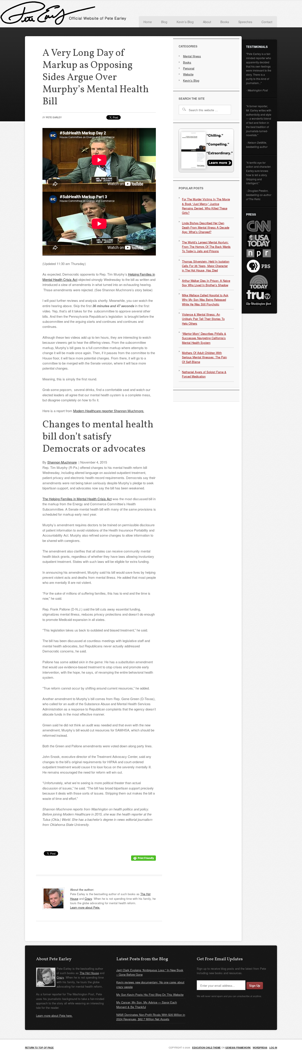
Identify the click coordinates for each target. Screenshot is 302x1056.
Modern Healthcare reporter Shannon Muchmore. (108, 410)
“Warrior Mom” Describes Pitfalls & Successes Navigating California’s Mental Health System (204, 338)
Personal (188, 68)
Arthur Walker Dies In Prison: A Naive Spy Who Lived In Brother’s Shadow (206, 282)
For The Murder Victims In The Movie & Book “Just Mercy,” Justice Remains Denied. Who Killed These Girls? (206, 206)
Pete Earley (69, 14)
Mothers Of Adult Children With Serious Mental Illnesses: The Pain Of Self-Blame (204, 357)
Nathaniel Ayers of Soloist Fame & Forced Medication (204, 374)
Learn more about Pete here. (54, 1015)
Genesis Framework (238, 1047)
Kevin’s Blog (191, 80)
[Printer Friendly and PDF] (143, 859)
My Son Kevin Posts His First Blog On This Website (149, 994)
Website (188, 74)
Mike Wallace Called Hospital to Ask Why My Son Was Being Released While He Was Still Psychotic (205, 299)
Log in (273, 1047)
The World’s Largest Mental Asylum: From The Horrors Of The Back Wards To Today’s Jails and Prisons (206, 246)
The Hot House (89, 973)
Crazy (88, 898)
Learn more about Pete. (85, 907)
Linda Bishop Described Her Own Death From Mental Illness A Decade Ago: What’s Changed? (205, 227)
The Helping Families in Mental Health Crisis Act (77, 498)
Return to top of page (39, 1047)
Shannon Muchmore (62, 462)
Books (187, 62)
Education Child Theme (206, 1047)
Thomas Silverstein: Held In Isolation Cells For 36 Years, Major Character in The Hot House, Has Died (205, 265)
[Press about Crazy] (206, 171)
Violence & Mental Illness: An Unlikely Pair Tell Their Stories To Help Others (203, 318)
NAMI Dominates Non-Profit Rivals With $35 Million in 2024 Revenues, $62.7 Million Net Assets (150, 1017)
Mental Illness (192, 56)
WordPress (260, 1047)
